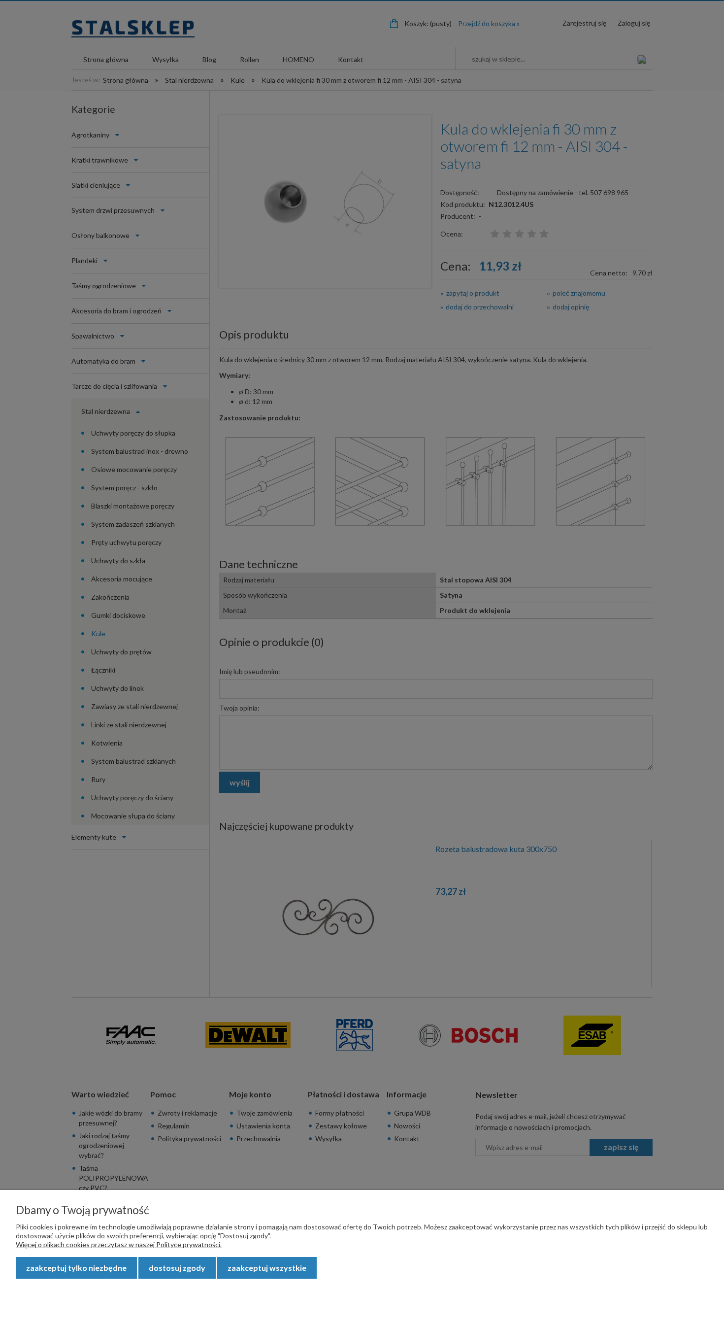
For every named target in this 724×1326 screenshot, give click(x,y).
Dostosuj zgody (177, 1267)
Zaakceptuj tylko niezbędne (76, 1267)
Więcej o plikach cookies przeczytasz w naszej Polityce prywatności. (119, 1244)
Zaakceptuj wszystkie (267, 1267)
